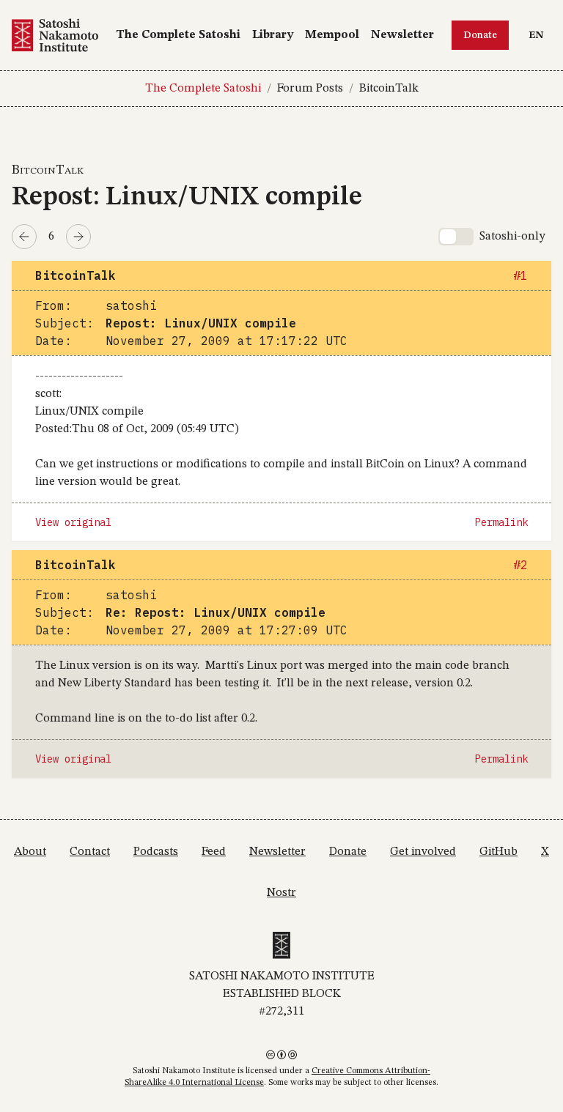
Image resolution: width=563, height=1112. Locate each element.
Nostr (281, 893)
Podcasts (155, 852)
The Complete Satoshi (178, 35)
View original (73, 522)
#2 (520, 564)
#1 (520, 275)
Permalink (501, 522)
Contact (90, 852)
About (30, 852)
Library (272, 35)
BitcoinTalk (389, 88)
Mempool (332, 35)
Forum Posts (310, 88)
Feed (214, 852)
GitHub (498, 852)
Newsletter (402, 35)
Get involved (423, 852)
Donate (480, 35)
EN (539, 34)
